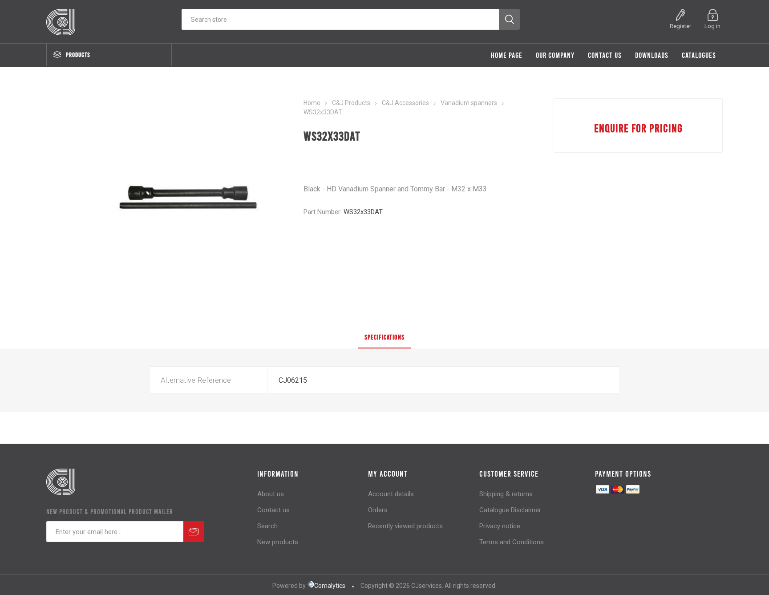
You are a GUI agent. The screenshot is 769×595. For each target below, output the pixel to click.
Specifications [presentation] (384, 337)
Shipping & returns (506, 494)
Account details (391, 494)
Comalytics (329, 585)
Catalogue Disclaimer (510, 510)
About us (270, 494)
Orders (378, 510)
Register (680, 26)
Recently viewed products (405, 526)
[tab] (384, 337)
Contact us (273, 510)
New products (277, 542)
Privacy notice (499, 526)
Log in (712, 26)
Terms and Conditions (511, 542)
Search (267, 526)
